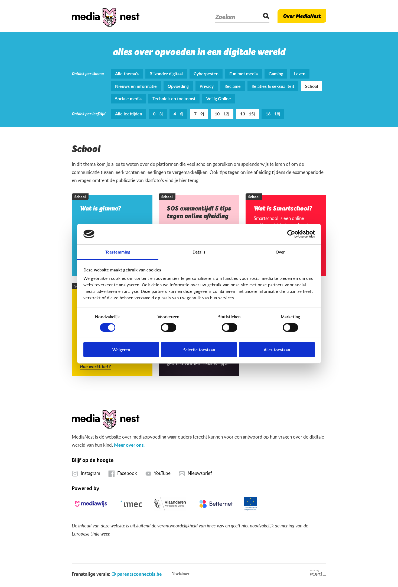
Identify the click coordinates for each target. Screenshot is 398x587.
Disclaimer (180, 573)
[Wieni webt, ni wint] (318, 573)
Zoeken (225, 17)
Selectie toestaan (199, 349)
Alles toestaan (277, 349)
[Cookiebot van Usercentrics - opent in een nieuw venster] (291, 234)
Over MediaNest (302, 16)
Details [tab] (199, 252)
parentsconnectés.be (139, 574)
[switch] (168, 327)
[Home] (105, 16)
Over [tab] (280, 252)
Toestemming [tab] (117, 252)
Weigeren (121, 349)
